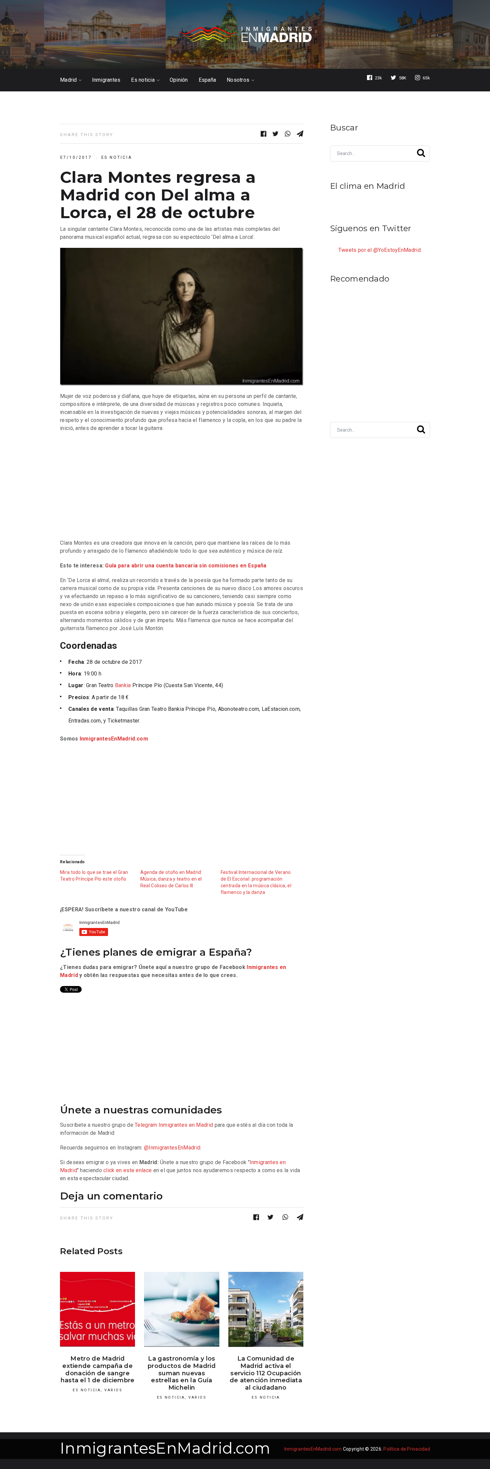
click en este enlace (127, 1170)
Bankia (123, 685)
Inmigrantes (106, 80)
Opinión (179, 80)
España (207, 80)
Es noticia (143, 80)
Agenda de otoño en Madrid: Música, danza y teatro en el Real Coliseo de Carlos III (171, 879)
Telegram (146, 1125)
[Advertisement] (181, 485)
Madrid (68, 80)
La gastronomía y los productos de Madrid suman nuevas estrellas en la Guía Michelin (182, 1373)
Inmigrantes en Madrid (186, 1125)
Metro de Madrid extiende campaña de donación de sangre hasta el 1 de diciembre (98, 1369)
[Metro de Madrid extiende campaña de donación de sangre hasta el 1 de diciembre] (97, 1309)
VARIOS (113, 1390)
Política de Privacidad (406, 1449)
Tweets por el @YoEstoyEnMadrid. (380, 250)
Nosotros (238, 80)
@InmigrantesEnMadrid (172, 1147)
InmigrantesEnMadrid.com (114, 739)
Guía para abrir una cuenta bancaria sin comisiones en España (185, 565)
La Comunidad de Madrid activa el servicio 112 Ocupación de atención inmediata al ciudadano (266, 1373)
